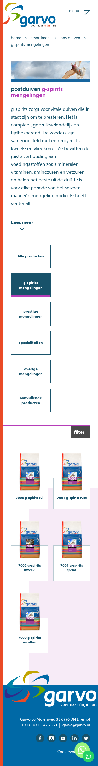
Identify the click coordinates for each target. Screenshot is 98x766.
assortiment (41, 37)
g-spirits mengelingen (30, 44)
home (16, 37)
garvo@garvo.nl (76, 725)
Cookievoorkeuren (73, 751)
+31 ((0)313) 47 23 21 (39, 725)
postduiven (70, 37)
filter (79, 432)
